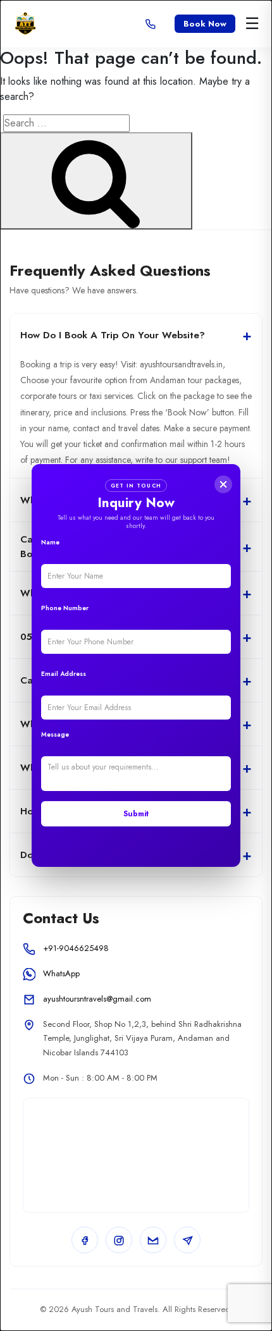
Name (50, 542)
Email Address (63, 673)
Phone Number (65, 608)
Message (55, 734)
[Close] (223, 484)
